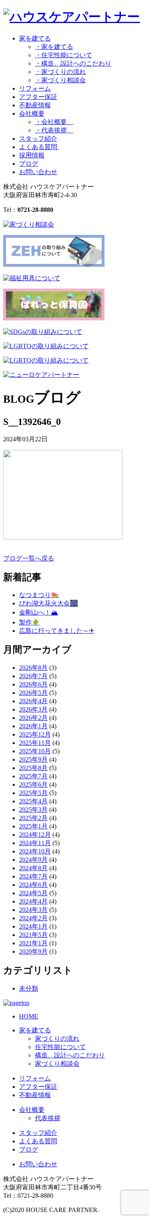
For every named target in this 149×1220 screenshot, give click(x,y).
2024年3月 (33, 909)
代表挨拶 (47, 1118)
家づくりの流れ (57, 1038)
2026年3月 (33, 709)
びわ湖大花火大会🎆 (48, 603)
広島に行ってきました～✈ (56, 630)
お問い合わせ (38, 172)
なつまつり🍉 (39, 595)
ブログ (28, 163)
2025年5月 (33, 792)
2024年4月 (33, 901)
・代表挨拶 (54, 130)
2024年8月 (33, 868)
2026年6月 (33, 684)
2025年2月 (33, 818)
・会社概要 (54, 121)
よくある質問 (39, 147)
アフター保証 (38, 96)
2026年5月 (33, 692)
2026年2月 (33, 717)
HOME (28, 1016)
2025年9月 (33, 759)
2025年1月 (33, 826)
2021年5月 (33, 934)
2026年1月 (33, 726)
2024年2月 (33, 918)
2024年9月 (33, 859)
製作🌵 (29, 622)
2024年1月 (33, 926)
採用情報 (32, 155)
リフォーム (35, 88)
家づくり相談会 (57, 1063)
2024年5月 (33, 893)
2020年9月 (33, 951)
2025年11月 (35, 742)
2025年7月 (33, 776)
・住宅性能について (63, 55)
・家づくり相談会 (60, 80)
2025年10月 (35, 751)
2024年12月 (35, 834)
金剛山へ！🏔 (38, 612)
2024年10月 (35, 851)
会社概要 (32, 1109)
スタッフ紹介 (38, 138)
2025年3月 (33, 809)
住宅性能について (60, 1046)
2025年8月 (33, 767)
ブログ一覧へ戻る (28, 558)
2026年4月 (33, 701)
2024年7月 (33, 876)
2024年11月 (35, 843)
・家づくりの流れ (60, 71)
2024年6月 (33, 884)
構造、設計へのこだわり (70, 1055)
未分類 (28, 988)
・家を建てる (54, 46)
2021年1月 (33, 943)
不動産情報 (35, 105)
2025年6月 (33, 784)
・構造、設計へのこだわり (73, 63)
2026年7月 (33, 676)
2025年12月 (35, 734)
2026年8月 (33, 667)
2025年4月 (33, 801)
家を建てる (35, 1030)
